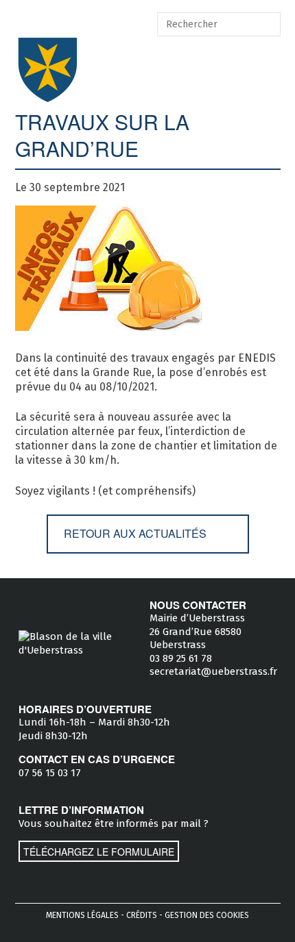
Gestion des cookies (207, 915)
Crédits (141, 915)
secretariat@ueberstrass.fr (213, 671)
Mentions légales (82, 915)
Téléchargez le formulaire (98, 851)
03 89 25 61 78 (181, 658)
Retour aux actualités (135, 533)
